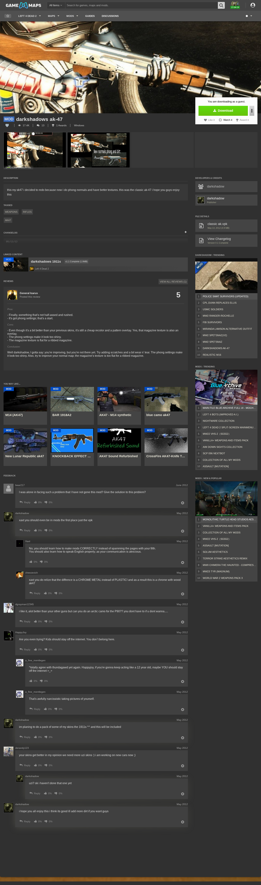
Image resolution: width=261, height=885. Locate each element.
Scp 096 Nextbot (214, 453)
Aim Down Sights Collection (222, 447)
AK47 (8, 220)
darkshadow (215, 198)
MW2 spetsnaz (212, 341)
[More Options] (251, 111)
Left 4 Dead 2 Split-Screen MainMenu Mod (229, 427)
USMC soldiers (213, 309)
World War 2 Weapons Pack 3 (223, 578)
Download (225, 110)
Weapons (11, 211)
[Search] (221, 5)
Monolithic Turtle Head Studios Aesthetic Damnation (229, 519)
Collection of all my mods (221, 459)
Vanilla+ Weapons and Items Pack (225, 440)
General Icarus (29, 293)
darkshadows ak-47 (216, 348)
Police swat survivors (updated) (225, 296)
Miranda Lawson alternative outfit (227, 328)
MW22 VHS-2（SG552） (217, 433)
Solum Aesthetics (215, 551)
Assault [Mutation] (216, 466)
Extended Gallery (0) (18, 167)
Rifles (27, 211)
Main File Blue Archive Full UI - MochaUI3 (229, 407)
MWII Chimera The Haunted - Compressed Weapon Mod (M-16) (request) (229, 565)
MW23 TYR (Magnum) (216, 571)
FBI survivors (212, 322)
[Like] (7, 125)
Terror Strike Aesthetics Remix (225, 558)
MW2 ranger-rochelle (218, 315)
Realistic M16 (212, 354)
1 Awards (61, 125)
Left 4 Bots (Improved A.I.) (220, 414)
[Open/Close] (185, 232)
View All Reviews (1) (173, 281)
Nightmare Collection (218, 420)
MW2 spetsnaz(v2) (215, 335)
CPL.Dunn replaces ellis (219, 302)
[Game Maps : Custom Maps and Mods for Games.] (24, 5)
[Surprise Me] (248, 16)
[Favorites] (7, 16)
